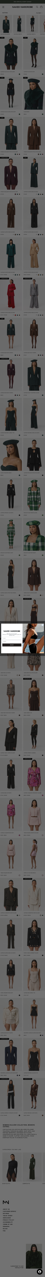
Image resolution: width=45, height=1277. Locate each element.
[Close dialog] (42, 625)
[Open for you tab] (40, 1272)
